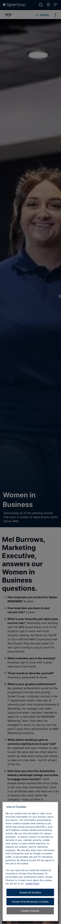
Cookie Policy (32, 883)
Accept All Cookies (30, 892)
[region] (30, 861)
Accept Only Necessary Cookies (30, 901)
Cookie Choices (30, 910)
